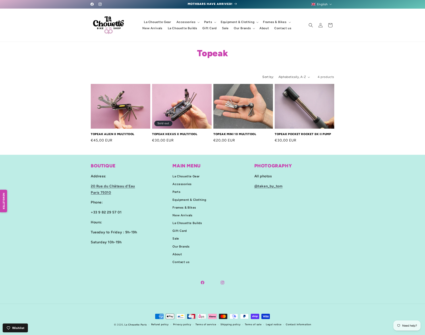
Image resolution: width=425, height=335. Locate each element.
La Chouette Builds (187, 223)
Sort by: (268, 77)
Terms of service (205, 324)
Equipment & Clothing (189, 200)
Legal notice (273, 324)
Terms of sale (253, 324)
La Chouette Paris (135, 324)
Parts (176, 192)
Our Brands (180, 246)
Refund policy (160, 324)
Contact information (298, 324)
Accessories (182, 184)
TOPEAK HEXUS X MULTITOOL (174, 134)
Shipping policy (230, 324)
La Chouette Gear (186, 176)
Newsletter (3, 201)
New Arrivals (182, 215)
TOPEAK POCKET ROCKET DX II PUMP (303, 134)
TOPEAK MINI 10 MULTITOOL (234, 134)
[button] (321, 4)
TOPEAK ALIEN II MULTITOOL (112, 134)
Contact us (180, 262)
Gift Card (179, 231)
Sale (175, 239)
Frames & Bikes (184, 207)
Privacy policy (182, 324)
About (177, 254)
